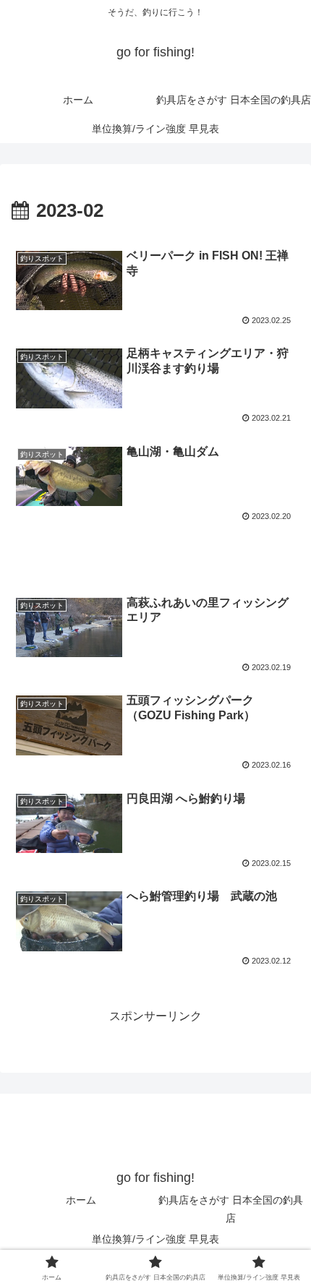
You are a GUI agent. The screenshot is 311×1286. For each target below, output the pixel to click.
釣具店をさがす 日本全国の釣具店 (230, 1209)
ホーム (81, 1200)
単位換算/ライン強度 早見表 (155, 1239)
